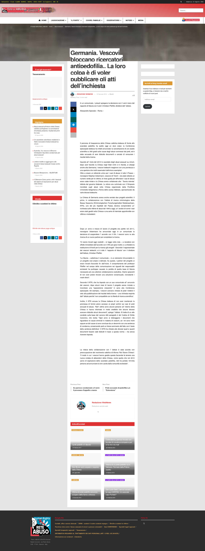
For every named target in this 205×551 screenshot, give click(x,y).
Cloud (12, 2)
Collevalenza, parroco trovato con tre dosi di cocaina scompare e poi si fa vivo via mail (119, 442)
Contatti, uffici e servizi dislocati (65, 523)
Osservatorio (113, 20)
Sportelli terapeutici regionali (64, 530)
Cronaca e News (77, 430)
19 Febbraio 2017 (76, 447)
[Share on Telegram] (73, 124)
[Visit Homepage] (29, 10)
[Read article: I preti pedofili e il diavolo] (85, 439)
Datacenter (5, 2)
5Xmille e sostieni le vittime (44, 203)
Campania (75, 480)
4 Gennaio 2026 (37, 104)
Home (44, 20)
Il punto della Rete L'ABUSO (115, 455)
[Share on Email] (73, 129)
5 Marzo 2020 (36, 234)
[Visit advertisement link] (100, 10)
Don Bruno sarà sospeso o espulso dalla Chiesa (85, 468)
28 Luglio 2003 (76, 472)
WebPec (30, 2)
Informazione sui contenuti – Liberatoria (68, 537)
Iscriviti (147, 106)
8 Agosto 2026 (38, 168)
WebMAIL (23, 2)
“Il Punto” (75, 20)
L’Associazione (57, 20)
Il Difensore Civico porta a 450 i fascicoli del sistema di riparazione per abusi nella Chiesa (47, 181)
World (111, 94)
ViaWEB (17, 2)
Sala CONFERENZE (110, 527)
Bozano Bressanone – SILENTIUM (45, 173)
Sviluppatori (47, 2)
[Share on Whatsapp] (73, 119)
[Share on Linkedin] (73, 114)
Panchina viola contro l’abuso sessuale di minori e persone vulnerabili (78, 527)
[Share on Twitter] (73, 109)
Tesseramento (39, 74)
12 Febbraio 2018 (110, 497)
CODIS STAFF (37, 2)
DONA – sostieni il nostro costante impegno (93, 523)
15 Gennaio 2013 (101, 94)
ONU (54, 2)
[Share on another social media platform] (73, 135)
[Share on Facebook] (73, 104)
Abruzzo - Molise (77, 455)
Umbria (108, 430)
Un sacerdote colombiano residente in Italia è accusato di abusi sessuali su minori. (47, 142)
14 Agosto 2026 (39, 157)
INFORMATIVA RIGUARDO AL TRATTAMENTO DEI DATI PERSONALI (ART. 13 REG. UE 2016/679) (87, 533)
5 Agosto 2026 (38, 186)
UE (57, 2)
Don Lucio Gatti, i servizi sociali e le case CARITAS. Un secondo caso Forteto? (118, 492)
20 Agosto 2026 (39, 135)
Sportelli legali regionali (127, 527)
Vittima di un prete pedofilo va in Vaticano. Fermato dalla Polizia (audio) (118, 467)
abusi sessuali (59, 26)
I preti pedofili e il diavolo (81, 444)
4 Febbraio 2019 (110, 472)
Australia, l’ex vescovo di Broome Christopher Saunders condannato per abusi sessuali (47, 153)
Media (140, 20)
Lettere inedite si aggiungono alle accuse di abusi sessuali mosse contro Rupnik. (47, 164)
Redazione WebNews (85, 94)
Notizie (129, 20)
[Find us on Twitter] (181, 2)
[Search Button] (202, 10)
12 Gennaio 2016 (76, 497)
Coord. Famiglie (93, 20)
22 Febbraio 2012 (110, 447)
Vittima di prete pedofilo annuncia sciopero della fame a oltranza (84, 493)
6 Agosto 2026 (38, 175)
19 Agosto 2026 (39, 146)
